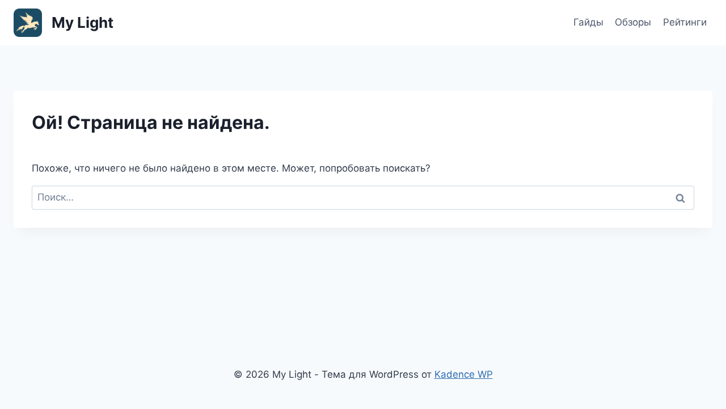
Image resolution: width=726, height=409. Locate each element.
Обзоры (633, 22)
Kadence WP (463, 374)
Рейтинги (685, 22)
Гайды (588, 22)
